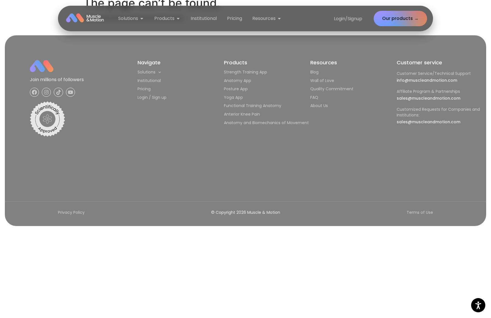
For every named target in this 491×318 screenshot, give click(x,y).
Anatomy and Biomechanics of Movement (266, 123)
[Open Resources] (279, 18)
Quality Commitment (331, 89)
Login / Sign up (152, 97)
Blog (314, 72)
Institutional (149, 80)
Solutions (146, 72)
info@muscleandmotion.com (427, 80)
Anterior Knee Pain (242, 114)
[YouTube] (70, 92)
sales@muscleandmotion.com (428, 98)
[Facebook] (34, 92)
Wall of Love (322, 80)
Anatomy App (237, 80)
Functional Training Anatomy (252, 105)
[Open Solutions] (142, 18)
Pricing (144, 89)
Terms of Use (420, 212)
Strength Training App (245, 72)
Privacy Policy (71, 212)
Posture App (236, 89)
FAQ (314, 97)
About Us (319, 105)
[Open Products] (178, 18)
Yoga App (233, 97)
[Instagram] (46, 92)
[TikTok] (58, 92)
